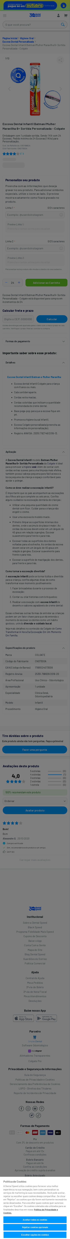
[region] (35, 1208)
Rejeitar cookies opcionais (35, 1227)
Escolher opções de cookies (35, 1234)
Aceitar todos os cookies (35, 1219)
